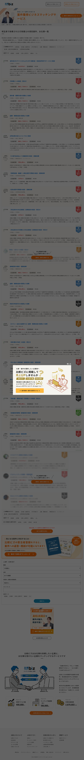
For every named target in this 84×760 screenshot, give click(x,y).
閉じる (69, 364)
